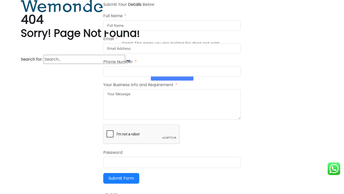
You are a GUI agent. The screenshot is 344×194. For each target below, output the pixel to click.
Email (108, 39)
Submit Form (121, 178)
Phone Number (118, 62)
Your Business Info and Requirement (138, 85)
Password (112, 152)
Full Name (113, 16)
